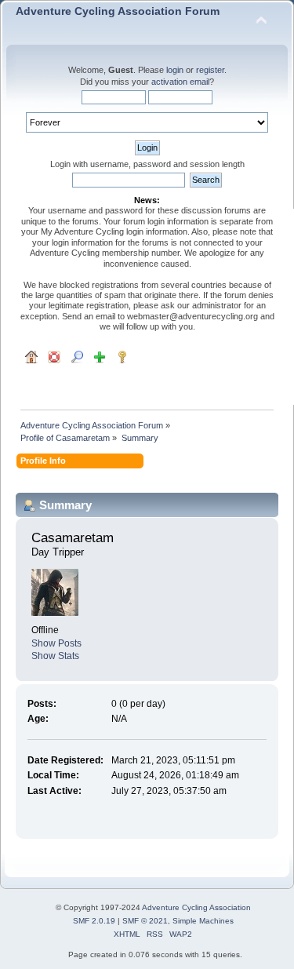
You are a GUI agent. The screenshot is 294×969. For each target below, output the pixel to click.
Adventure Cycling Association (196, 907)
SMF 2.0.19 (94, 920)
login (174, 70)
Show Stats (55, 655)
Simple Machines (203, 920)
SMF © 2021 (145, 920)
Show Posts (56, 643)
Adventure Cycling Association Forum (118, 11)
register (210, 70)
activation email (180, 81)
